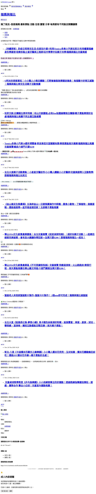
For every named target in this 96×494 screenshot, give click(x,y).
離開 (11, 491)
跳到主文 (4, 19)
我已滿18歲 (5, 491)
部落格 (6, 35)
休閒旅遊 (16, 29)
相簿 (6, 32)
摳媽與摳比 (8, 14)
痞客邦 (16, 66)
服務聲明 (65, 469)
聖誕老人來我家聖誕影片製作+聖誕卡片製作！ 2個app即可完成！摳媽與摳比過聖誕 (46, 295)
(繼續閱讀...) (5, 62)
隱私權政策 (59, 469)
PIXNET (34, 469)
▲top (2, 73)
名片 (6, 37)
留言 (19, 66)
